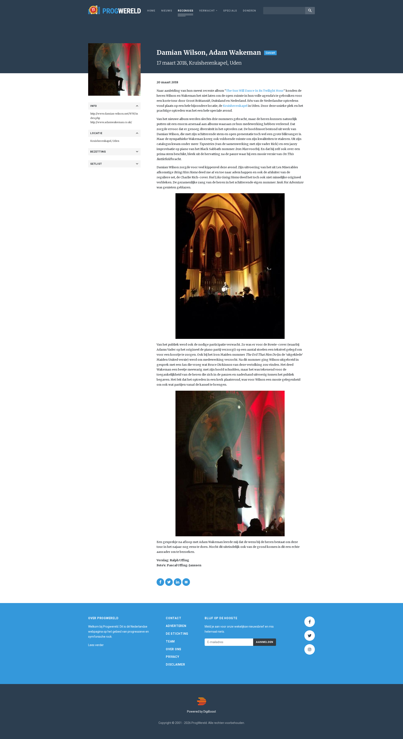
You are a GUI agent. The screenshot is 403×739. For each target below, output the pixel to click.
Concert (270, 52)
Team (170, 641)
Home (151, 10)
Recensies (185, 10)
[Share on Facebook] (160, 582)
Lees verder (96, 645)
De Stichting (177, 633)
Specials (230, 10)
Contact (173, 618)
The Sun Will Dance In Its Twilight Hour (255, 91)
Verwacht (207, 10)
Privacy (172, 656)
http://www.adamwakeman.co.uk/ (111, 122)
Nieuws (166, 10)
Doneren (249, 10)
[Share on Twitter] (169, 582)
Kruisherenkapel (100, 140)
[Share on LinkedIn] (177, 582)
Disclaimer (175, 664)
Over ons (173, 649)
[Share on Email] (186, 582)
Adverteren (176, 626)
